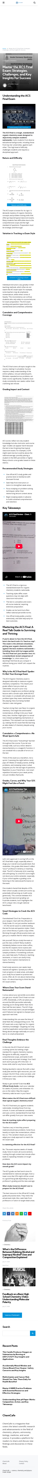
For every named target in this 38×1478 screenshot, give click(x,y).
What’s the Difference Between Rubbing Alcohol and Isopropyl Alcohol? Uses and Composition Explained (18, 1253)
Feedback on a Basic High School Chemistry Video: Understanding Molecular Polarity (16, 1298)
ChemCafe (6, 1461)
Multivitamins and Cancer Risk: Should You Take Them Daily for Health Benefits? (17, 1379)
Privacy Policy (23, 1461)
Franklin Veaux (13, 84)
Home (4, 48)
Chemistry (7, 1244)
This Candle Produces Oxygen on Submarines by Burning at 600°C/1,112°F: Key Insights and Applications (17, 1355)
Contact (21, 1463)
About (4, 1463)
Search (6, 1326)
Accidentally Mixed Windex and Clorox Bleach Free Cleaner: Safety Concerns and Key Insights (18, 1368)
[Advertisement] (19, 25)
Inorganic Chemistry (10, 60)
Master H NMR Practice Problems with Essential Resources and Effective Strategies (17, 1390)
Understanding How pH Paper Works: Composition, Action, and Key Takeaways (19, 1401)
